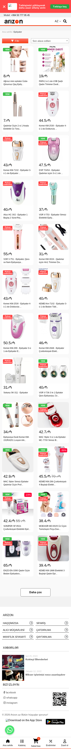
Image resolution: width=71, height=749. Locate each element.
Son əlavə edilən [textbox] (42, 41)
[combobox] (50, 40)
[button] (65, 21)
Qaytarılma (44, 636)
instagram (12, 702)
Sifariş (40, 623)
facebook (10, 692)
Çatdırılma (43, 630)
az (56, 21)
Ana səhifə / (8, 32)
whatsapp (11, 697)
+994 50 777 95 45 (20, 15)
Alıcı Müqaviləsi (13, 630)
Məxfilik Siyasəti (14, 636)
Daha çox (35, 592)
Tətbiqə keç (60, 6)
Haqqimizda (10, 623)
